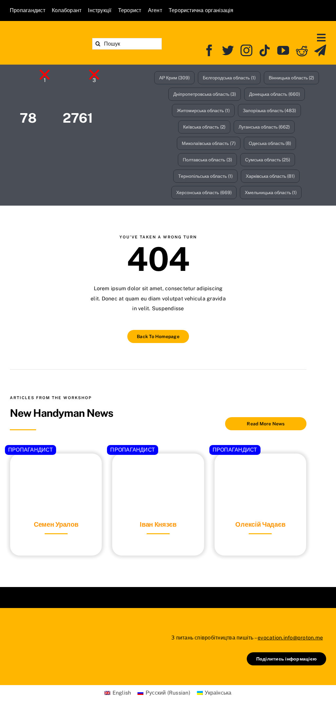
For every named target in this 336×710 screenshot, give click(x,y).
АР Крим (174, 77)
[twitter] (228, 50)
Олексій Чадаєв (260, 524)
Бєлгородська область (229, 77)
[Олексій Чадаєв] (260, 470)
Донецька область (274, 94)
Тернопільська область (205, 176)
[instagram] (246, 50)
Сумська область (267, 159)
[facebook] (209, 50)
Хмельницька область (271, 192)
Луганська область (264, 127)
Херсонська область (204, 192)
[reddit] (302, 50)
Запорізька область (269, 110)
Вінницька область (291, 77)
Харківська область (270, 176)
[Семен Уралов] (56, 470)
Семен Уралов (56, 524)
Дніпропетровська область (204, 94)
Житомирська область (203, 110)
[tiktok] (265, 50)
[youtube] (283, 50)
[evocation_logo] (44, 36)
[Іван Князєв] (158, 470)
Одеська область (270, 143)
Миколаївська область (209, 143)
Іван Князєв (158, 524)
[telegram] (320, 50)
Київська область (204, 127)
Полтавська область (207, 159)
